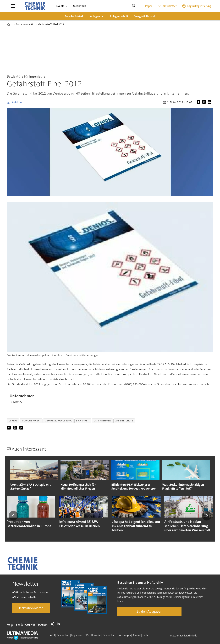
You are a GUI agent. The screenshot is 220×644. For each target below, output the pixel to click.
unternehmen (102, 420)
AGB (52, 635)
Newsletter (170, 6)
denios (13, 420)
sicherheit (82, 420)
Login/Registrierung (199, 6)
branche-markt (31, 420)
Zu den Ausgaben (149, 611)
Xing (53, 624)
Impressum (77, 635)
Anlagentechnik (119, 16)
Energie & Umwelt (145, 16)
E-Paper (147, 6)
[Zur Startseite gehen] (35, 6)
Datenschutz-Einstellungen (117, 635)
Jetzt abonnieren (31, 608)
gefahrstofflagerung (58, 420)
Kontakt (137, 635)
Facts (145, 635)
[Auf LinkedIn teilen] (210, 102)
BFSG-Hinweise (93, 635)
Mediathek (79, 6)
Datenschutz (63, 635)
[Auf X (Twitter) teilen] (204, 102)
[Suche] (133, 6)
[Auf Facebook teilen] (199, 102)
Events (60, 6)
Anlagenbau (97, 16)
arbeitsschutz (124, 420)
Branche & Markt (74, 16)
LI (59, 624)
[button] (13, 515)
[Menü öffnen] (13, 6)
